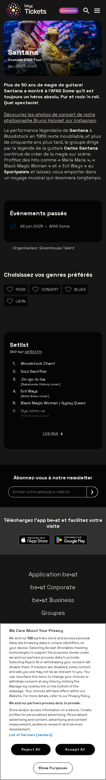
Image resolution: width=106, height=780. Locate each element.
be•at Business (53, 600)
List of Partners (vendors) (30, 735)
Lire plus (50, 433)
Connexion (68, 11)
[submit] (92, 492)
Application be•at (53, 574)
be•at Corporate (53, 587)
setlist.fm (33, 351)
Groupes (53, 613)
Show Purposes (53, 768)
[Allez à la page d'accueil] (26, 10)
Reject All (30, 749)
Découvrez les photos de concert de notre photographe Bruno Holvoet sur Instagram (50, 117)
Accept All (75, 749)
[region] (53, 701)
